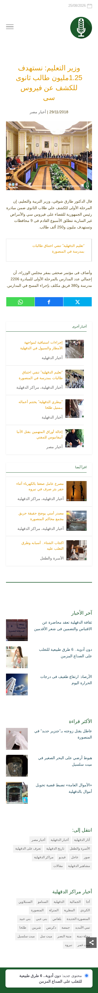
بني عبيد (24, 919)
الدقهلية (59, 902)
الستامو (43, 902)
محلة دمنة (83, 936)
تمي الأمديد (82, 927)
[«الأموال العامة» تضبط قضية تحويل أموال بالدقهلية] (17, 794)
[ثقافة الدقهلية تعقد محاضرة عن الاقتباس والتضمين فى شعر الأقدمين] (17, 631)
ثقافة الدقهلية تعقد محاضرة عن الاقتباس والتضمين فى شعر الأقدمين (63, 625)
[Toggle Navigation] (10, 27)
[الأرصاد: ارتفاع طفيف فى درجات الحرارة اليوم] (17, 685)
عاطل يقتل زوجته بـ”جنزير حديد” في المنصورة (63, 734)
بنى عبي (41, 919)
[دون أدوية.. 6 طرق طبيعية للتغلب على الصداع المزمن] (17, 658)
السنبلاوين (25, 902)
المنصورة (37, 910)
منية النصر (64, 936)
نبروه (68, 945)
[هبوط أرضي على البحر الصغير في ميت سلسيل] (17, 767)
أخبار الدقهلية (52, 358)
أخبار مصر (38, 112)
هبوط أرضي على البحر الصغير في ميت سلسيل (65, 761)
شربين (36, 927)
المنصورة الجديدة (78, 919)
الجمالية (75, 902)
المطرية (69, 910)
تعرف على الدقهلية (28, 848)
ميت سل (46, 936)
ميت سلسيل (26, 936)
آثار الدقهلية (82, 840)
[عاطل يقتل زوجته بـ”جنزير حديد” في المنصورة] (17, 740)
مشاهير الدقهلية (79, 866)
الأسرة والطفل (52, 558)
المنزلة (54, 910)
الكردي (85, 910)
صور (87, 857)
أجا (88, 902)
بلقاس (57, 919)
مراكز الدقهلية (27, 387)
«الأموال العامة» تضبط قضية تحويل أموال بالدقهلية (64, 788)
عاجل (74, 857)
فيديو (62, 857)
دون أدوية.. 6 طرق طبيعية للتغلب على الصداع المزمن (65, 652)
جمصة (66, 927)
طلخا (22, 927)
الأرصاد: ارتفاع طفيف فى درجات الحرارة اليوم (66, 679)
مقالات (58, 866)
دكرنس (51, 927)
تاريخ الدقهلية (55, 848)
